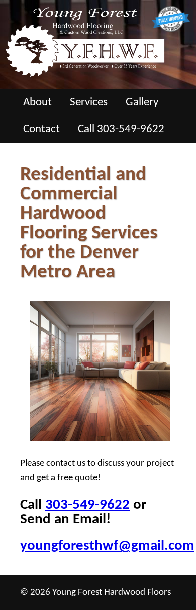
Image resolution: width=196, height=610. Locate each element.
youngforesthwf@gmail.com (107, 546)
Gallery (142, 102)
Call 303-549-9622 (121, 129)
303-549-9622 (87, 505)
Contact (41, 129)
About (37, 102)
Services (89, 102)
